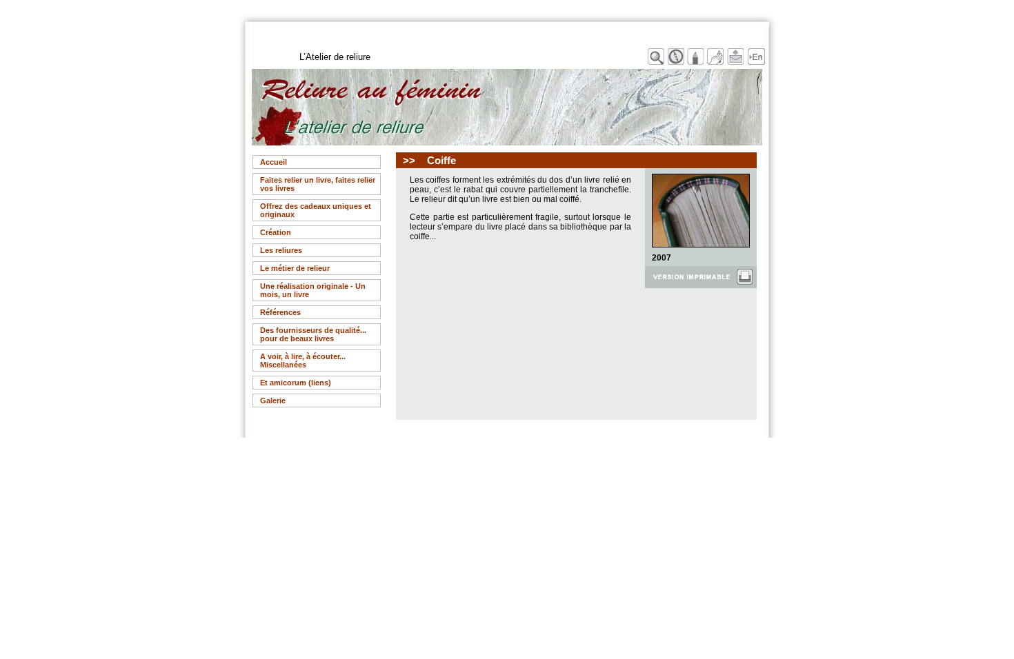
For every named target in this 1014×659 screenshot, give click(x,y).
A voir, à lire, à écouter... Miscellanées (303, 360)
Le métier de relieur (295, 268)
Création (275, 232)
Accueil (273, 162)
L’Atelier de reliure (334, 57)
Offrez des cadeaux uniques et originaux (315, 210)
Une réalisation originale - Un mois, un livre (313, 290)
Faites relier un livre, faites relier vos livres (317, 184)
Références (280, 312)
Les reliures (281, 250)
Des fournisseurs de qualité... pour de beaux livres (313, 334)
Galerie (273, 400)
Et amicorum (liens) (295, 382)
